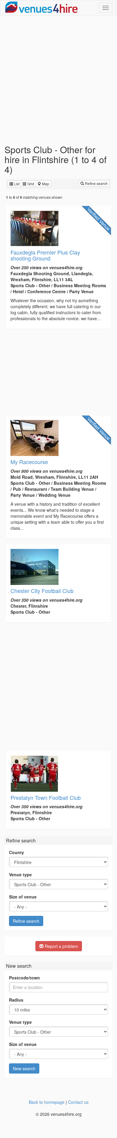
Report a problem (61, 946)
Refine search (96, 183)
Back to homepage (46, 1102)
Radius (16, 1000)
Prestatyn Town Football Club (45, 797)
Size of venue (23, 897)
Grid (30, 183)
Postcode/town (24, 978)
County (16, 852)
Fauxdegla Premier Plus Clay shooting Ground (45, 255)
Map (45, 183)
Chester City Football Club (42, 590)
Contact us (78, 1102)
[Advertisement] (58, 80)
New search (24, 1068)
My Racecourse (29, 462)
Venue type (20, 874)
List (16, 183)
